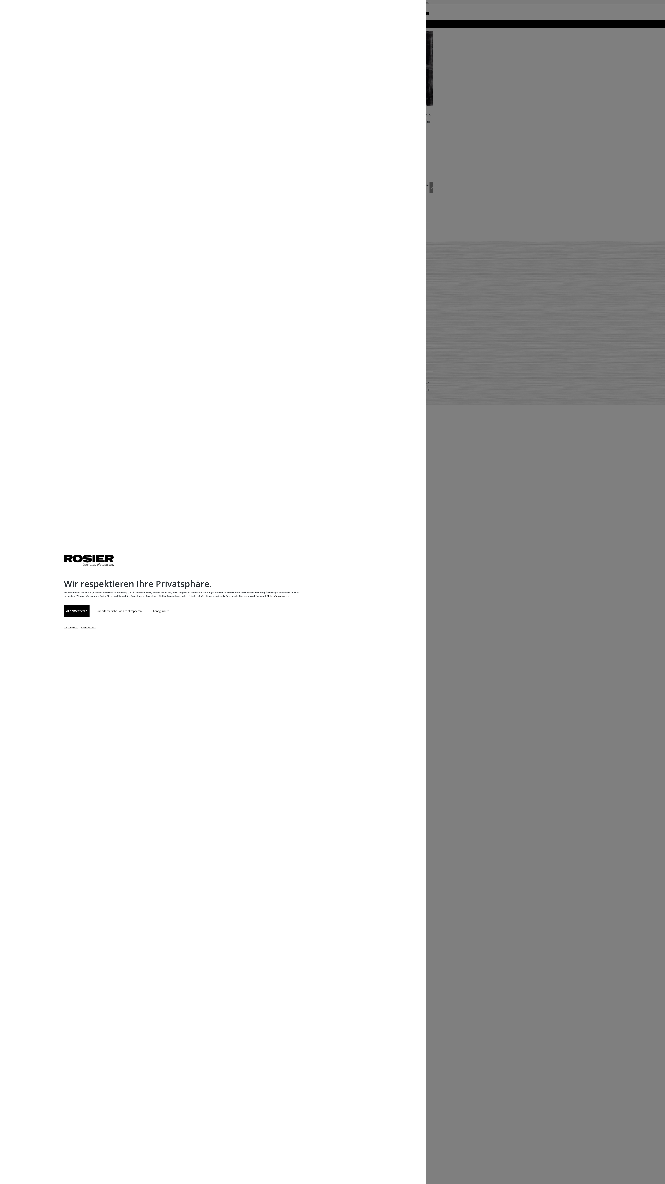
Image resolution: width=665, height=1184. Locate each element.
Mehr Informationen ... (278, 596)
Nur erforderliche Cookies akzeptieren (119, 611)
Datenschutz (88, 627)
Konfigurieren (161, 611)
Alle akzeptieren (76, 611)
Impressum (71, 627)
